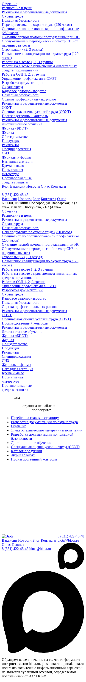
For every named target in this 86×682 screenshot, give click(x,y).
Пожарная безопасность (20, 20)
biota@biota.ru (68, 540)
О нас (45, 186)
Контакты (58, 186)
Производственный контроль (25, 116)
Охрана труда (12, 16)
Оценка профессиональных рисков (29, 99)
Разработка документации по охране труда (44, 422)
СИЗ (5, 153)
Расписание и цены (17, 8)
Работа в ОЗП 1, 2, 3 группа (23, 74)
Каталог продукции (26, 451)
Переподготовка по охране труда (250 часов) (37, 25)
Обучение (9, 4)
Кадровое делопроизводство (24, 91)
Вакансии (17, 186)
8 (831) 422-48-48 (15, 195)
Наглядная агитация (17, 161)
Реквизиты (10, 145)
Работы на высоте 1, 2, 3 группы (27, 62)
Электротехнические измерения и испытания (46, 430)
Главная (18, 544)
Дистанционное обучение (22, 124)
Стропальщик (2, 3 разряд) (22, 49)
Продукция (10, 141)
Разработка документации (22, 83)
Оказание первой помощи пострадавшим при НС (41, 37)
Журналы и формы (16, 157)
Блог (5, 186)
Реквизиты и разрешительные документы (34, 12)
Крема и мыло (13, 166)
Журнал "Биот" (23, 455)
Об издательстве (15, 137)
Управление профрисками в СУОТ (29, 78)
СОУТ (7, 107)
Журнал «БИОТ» (15, 128)
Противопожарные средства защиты (17, 180)
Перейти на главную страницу (35, 418)
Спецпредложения (16, 149)
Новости (33, 186)
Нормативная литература (12, 172)
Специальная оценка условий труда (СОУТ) (36, 112)
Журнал (8, 132)
